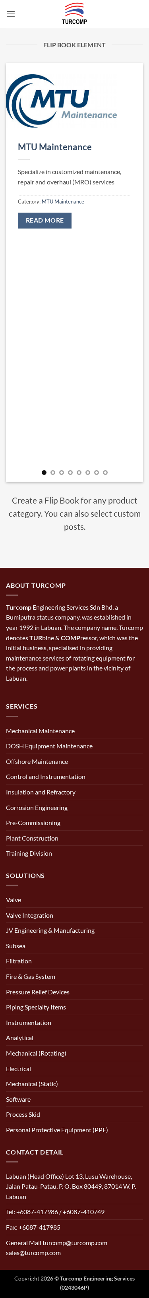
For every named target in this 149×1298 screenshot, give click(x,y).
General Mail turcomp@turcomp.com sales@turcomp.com (56, 1248)
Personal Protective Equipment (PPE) (57, 1129)
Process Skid (23, 1114)
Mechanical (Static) (32, 1083)
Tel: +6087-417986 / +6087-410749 (55, 1211)
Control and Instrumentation (45, 776)
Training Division (29, 853)
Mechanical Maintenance (40, 730)
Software (18, 1099)
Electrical (18, 1068)
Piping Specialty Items (36, 1007)
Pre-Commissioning (33, 822)
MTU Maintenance (55, 146)
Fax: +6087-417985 (33, 1227)
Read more (45, 220)
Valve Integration (29, 915)
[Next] (130, 272)
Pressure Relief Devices (38, 992)
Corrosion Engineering (37, 807)
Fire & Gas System (30, 976)
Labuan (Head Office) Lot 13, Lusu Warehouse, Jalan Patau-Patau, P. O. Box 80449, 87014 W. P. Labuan (71, 1186)
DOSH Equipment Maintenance (49, 746)
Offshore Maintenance (37, 761)
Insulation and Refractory (40, 792)
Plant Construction (32, 838)
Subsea (15, 945)
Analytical (19, 1037)
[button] (10, 13)
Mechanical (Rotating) (36, 1053)
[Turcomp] (74, 14)
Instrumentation (28, 1022)
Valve (13, 899)
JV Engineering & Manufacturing (50, 930)
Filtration (19, 961)
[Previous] (19, 272)
